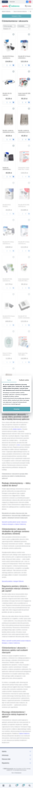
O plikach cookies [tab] (24, 380)
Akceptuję (16, 409)
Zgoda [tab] (9, 380)
